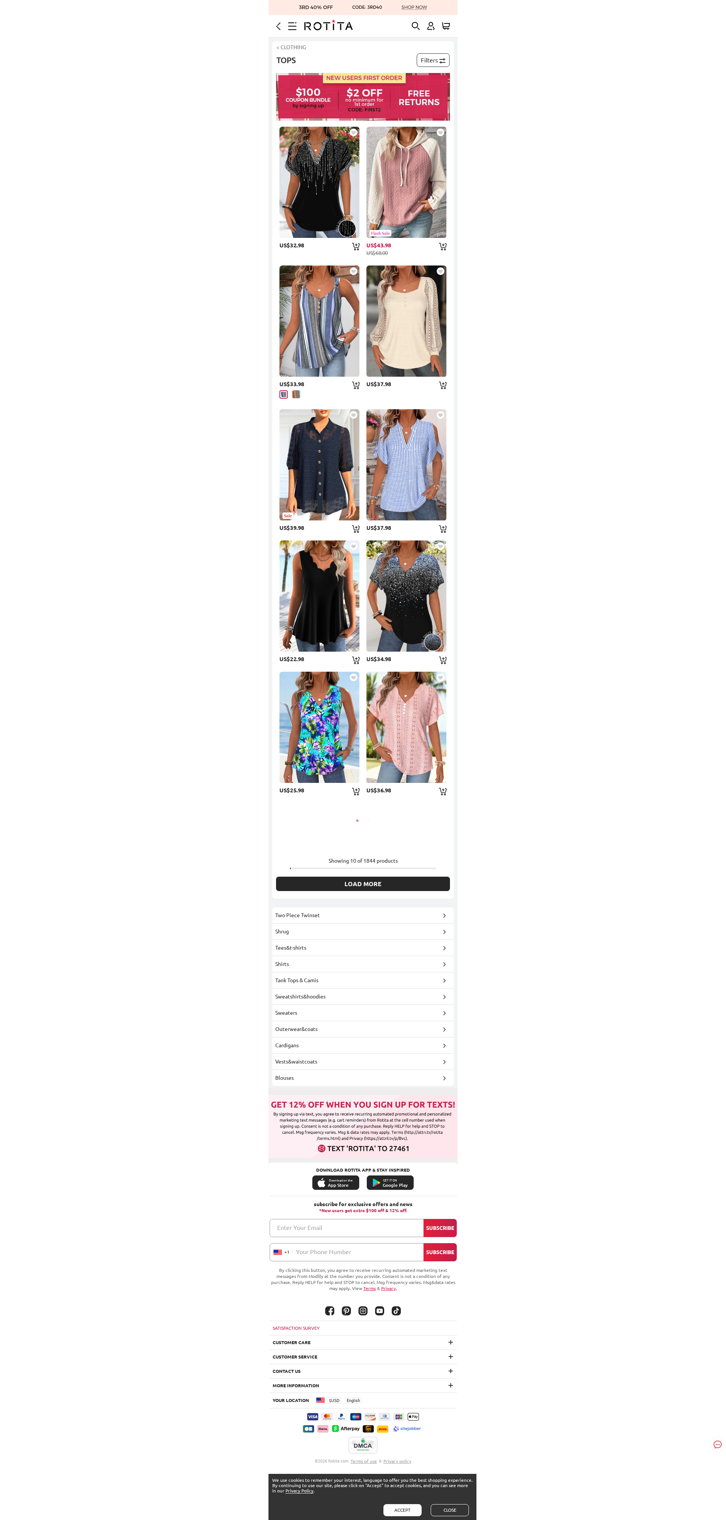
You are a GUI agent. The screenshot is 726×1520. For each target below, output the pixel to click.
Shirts (282, 964)
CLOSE (450, 1510)
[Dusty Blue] (283, 394)
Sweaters (286, 1013)
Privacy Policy (299, 1490)
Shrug (282, 931)
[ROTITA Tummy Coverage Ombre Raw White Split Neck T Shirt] (406, 596)
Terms (369, 1288)
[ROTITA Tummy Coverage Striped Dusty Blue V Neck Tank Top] (319, 321)
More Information (296, 1385)
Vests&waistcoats (296, 1062)
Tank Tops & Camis (296, 980)
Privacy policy (397, 1461)
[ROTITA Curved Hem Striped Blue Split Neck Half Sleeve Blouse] (406, 464)
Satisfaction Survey (296, 1328)
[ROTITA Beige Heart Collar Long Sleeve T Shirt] (406, 321)
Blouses (284, 1078)
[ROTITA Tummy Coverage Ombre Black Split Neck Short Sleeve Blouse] (319, 182)
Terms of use (364, 1461)
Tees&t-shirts (290, 948)
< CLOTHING (291, 47)
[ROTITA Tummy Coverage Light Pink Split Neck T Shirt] (406, 727)
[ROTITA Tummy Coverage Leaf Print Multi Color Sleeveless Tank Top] (319, 727)
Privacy (388, 1288)
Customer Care (291, 1342)
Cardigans (287, 1045)
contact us (287, 1371)
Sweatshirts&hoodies (300, 997)
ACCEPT (402, 1510)
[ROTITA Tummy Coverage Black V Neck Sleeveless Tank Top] (319, 596)
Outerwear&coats (296, 1029)
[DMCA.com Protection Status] (363, 1445)
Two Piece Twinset (297, 915)
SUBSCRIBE (440, 1228)
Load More (363, 883)
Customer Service (295, 1356)
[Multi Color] (296, 394)
